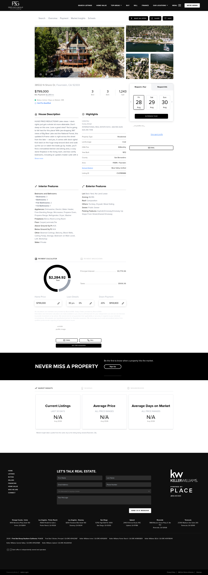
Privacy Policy (171, 572)
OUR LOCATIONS (159, 5)
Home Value (101, 5)
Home (10, 471)
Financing (12, 483)
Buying (11, 477)
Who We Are (13, 490)
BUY (127, 5)
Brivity (16, 572)
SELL (135, 5)
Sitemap (199, 572)
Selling (11, 480)
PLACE (40, 539)
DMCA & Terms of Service (186, 572)
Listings (11, 474)
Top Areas (115, 5)
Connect (11, 493)
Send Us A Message (140, 511)
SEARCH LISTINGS (85, 5)
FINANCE (145, 5)
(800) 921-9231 (176, 496)
